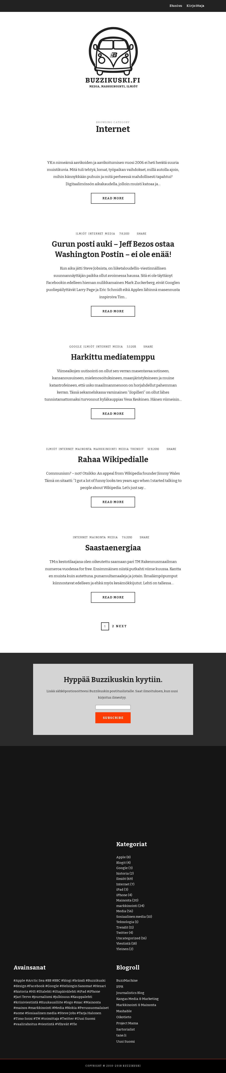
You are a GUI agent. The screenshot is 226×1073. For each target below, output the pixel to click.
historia (122, 873)
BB (49, 980)
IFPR (119, 987)
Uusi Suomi (86, 1018)
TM (38, 1018)
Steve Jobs (68, 1013)
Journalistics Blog (130, 993)
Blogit (121, 863)
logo (69, 1002)
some (20, 1013)
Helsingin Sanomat (77, 986)
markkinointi (105, 449)
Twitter (122, 933)
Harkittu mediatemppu (113, 357)
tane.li (121, 1035)
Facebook (37, 986)
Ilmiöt (81, 233)
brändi (79, 980)
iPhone (121, 895)
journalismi (43, 996)
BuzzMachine (127, 980)
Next (121, 626)
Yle (74, 1024)
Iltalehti (45, 991)
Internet (95, 233)
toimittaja (51, 1018)
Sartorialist (125, 1029)
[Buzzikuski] (112, 56)
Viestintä (123, 943)
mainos (21, 1007)
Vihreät (63, 1024)
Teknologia (125, 922)
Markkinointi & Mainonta (136, 1005)
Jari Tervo (23, 996)
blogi (67, 980)
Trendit (137, 449)
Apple (121, 857)
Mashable (124, 1011)
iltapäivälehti (65, 991)
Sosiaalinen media (131, 917)
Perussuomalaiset (94, 1007)
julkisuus (62, 996)
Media (110, 233)
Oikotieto (123, 1017)
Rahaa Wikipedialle (113, 459)
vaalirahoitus (26, 1024)
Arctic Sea (36, 980)
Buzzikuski (96, 980)
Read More (113, 198)
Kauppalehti (82, 996)
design (21, 986)
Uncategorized (128, 938)
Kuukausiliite (52, 1002)
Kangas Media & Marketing (137, 999)
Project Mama (127, 1023)
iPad (119, 890)
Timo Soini (24, 1018)
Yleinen (122, 949)
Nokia (72, 1007)
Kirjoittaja (195, 6)
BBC (57, 980)
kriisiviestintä (27, 1002)
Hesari (100, 986)
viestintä (47, 1024)
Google (75, 346)
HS (33, 991)
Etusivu (176, 6)
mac (79, 1002)
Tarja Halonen (90, 1013)
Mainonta (83, 449)
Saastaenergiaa (113, 547)
